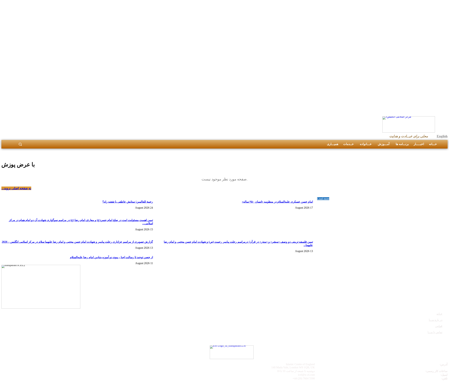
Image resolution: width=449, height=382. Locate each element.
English (442, 136)
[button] (20, 144)
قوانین (438, 326)
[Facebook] (358, 134)
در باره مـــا (435, 319)
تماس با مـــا (435, 332)
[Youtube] (375, 134)
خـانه (439, 313)
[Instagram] (367, 134)
